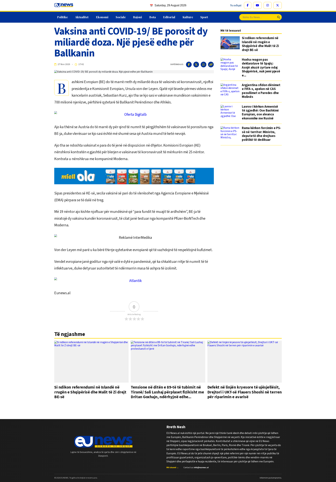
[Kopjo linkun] (211, 65)
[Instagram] (268, 5)
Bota (152, 17)
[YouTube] (257, 5)
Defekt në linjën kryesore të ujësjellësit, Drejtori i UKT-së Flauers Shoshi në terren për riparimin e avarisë (244, 392)
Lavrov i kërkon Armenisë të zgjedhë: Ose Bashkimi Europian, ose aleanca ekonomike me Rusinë (260, 113)
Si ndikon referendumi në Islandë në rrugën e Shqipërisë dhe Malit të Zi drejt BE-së (260, 44)
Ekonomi (102, 17)
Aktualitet (82, 17)
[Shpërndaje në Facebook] (189, 65)
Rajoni (137, 17)
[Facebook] (247, 5)
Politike (62, 17)
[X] (277, 5)
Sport (204, 17)
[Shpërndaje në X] (196, 65)
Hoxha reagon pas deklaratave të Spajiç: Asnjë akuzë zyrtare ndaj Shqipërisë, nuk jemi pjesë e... (261, 67)
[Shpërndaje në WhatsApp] (203, 65)
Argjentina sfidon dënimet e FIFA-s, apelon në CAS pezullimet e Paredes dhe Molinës (261, 91)
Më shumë (172, 467)
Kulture (188, 17)
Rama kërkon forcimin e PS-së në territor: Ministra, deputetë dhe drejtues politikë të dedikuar (261, 134)
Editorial (169, 17)
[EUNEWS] (103, 441)
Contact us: (196, 467)
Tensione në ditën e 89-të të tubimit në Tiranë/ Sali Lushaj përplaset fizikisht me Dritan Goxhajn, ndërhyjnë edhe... (167, 392)
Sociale (121, 17)
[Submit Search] (279, 17)
